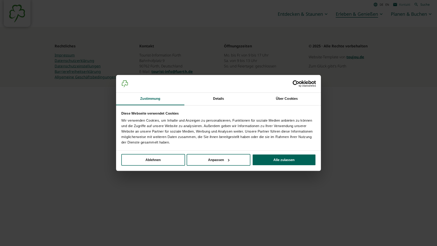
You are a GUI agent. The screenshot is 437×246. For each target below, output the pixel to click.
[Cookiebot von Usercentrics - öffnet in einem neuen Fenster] (296, 83)
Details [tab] (218, 98)
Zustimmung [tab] (150, 98)
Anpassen (216, 160)
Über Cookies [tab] (287, 98)
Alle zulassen (284, 160)
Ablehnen (153, 160)
